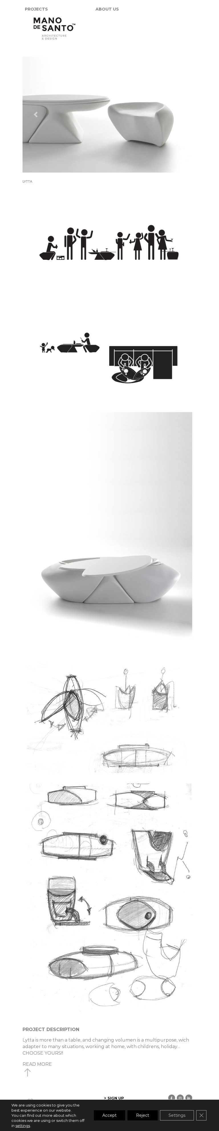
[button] (36, 115)
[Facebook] (171, 1098)
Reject (142, 1115)
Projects (36, 9)
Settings (177, 1115)
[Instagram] (180, 1098)
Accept (109, 1115)
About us (107, 9)
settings (22, 1125)
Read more (37, 1064)
